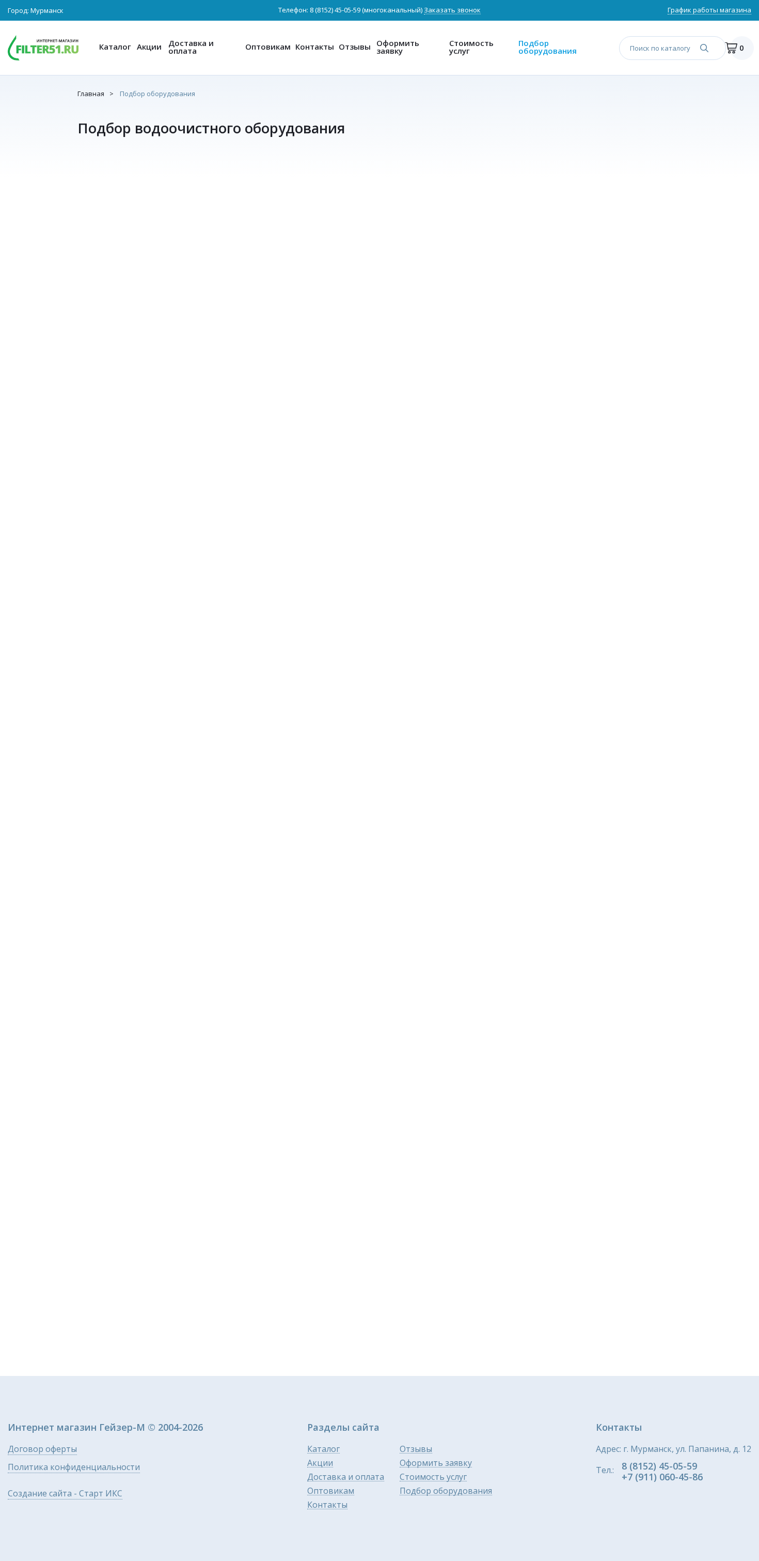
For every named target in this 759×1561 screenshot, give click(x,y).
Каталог (115, 46)
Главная (90, 93)
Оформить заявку (397, 47)
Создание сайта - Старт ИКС (65, 1494)
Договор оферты (42, 1450)
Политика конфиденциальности (74, 1468)
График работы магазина (709, 10)
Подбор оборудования (547, 47)
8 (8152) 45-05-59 (335, 9)
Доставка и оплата (191, 47)
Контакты (314, 46)
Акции (149, 46)
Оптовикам (267, 46)
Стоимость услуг (471, 47)
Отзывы (355, 46)
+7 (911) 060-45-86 (662, 1477)
